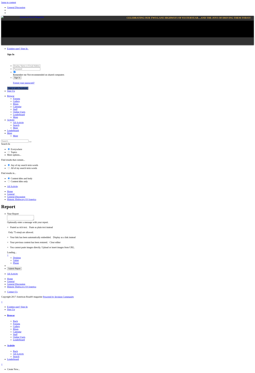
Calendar (17, 106)
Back (15, 321)
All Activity (18, 122)
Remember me (20, 74)
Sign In (17, 78)
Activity (11, 120)
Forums (16, 98)
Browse (10, 96)
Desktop (17, 257)
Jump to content (8, 2)
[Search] (30, 141)
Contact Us (12, 292)
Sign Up (11, 91)
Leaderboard (19, 114)
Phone (16, 263)
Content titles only (19, 181)
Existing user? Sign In (18, 48)
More (15, 117)
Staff (15, 109)
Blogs (15, 104)
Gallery (16, 101)
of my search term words (24, 165)
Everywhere (16, 149)
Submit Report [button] (14, 269)
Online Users (19, 112)
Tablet (16, 260)
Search (16, 125)
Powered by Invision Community (58, 297)
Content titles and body (21, 178)
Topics (14, 152)
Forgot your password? (24, 83)
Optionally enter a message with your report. (27, 222)
